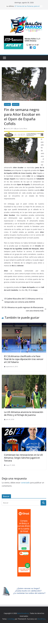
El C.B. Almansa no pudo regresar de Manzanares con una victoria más (23, 309)
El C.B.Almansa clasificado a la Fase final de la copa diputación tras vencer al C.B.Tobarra (23, 359)
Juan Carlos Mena (21, 128)
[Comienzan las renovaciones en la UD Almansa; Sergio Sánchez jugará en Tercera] (24, 429)
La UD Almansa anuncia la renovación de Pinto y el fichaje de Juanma (23, 413)
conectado (25, 482)
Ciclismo (7, 104)
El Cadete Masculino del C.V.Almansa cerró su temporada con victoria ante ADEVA (23, 300)
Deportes (15, 104)
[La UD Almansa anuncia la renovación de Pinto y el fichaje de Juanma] (24, 376)
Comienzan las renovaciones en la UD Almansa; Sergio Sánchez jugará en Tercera (23, 457)
